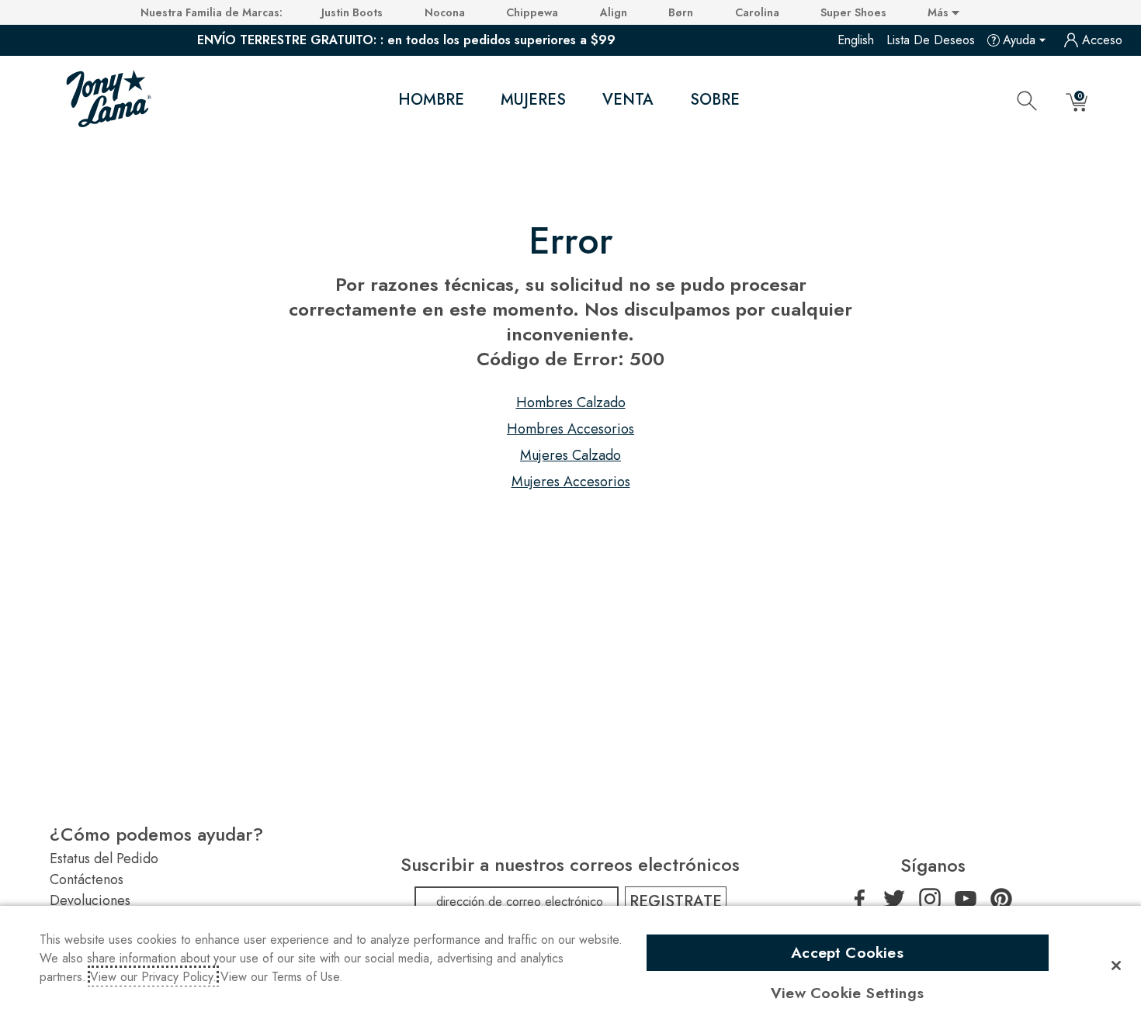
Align (613, 12)
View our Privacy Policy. (153, 977)
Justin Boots (352, 12)
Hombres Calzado (571, 402)
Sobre (715, 99)
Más (940, 12)
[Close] (1116, 965)
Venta (628, 99)
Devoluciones (90, 900)
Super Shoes (853, 12)
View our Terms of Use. (281, 977)
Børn (680, 12)
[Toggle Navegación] (477, 101)
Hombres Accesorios (570, 429)
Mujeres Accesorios (571, 482)
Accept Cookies (847, 952)
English (856, 40)
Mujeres (533, 99)
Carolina (757, 12)
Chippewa (532, 12)
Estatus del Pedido (104, 858)
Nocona (445, 12)
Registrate (675, 901)
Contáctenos (86, 879)
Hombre (431, 99)
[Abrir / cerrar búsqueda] (1027, 100)
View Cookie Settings (847, 993)
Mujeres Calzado (570, 455)
